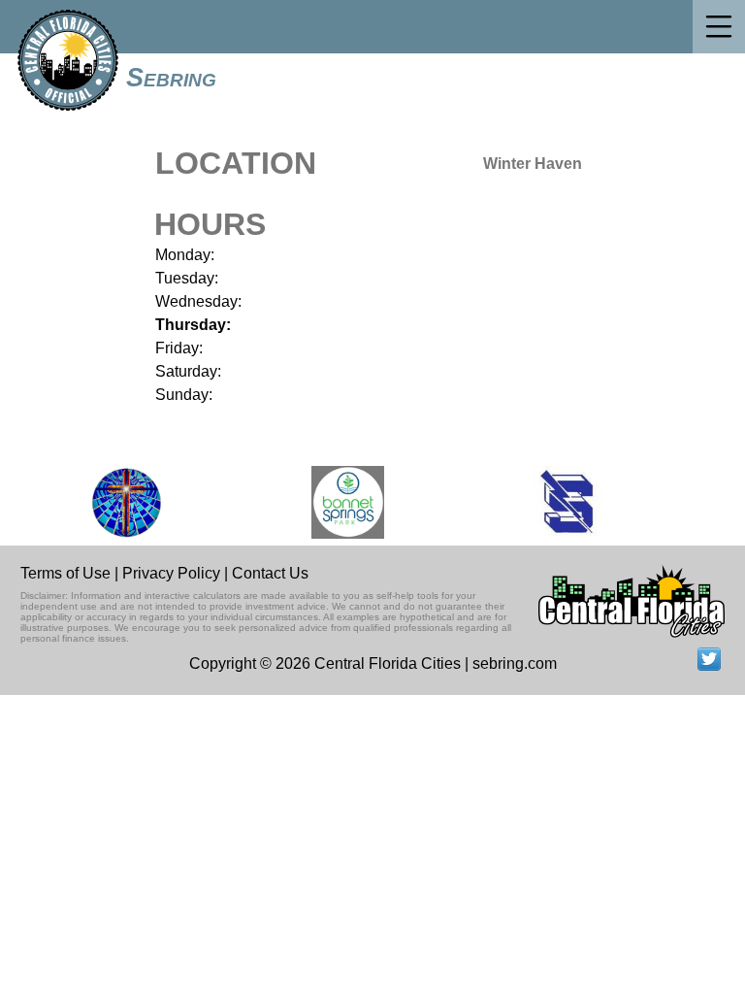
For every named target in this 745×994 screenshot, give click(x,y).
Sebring (171, 77)
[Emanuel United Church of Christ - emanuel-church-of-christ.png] (117, 502)
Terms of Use (65, 573)
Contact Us (270, 573)
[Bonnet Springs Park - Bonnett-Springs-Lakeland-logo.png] (338, 502)
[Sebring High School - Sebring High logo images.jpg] (560, 502)
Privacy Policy (171, 573)
